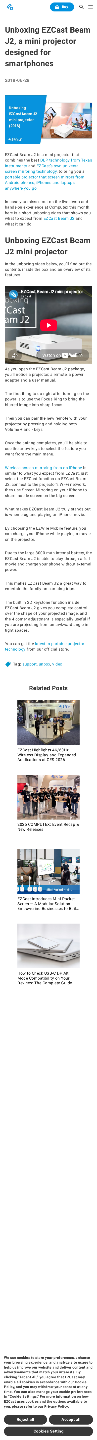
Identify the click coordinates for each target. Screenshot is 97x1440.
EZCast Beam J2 (59, 218)
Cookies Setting (49, 1431)
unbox (44, 664)
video (57, 664)
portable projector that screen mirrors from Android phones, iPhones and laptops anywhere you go (45, 183)
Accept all (70, 1419)
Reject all (25, 1419)
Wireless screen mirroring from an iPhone (43, 467)
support (29, 664)
